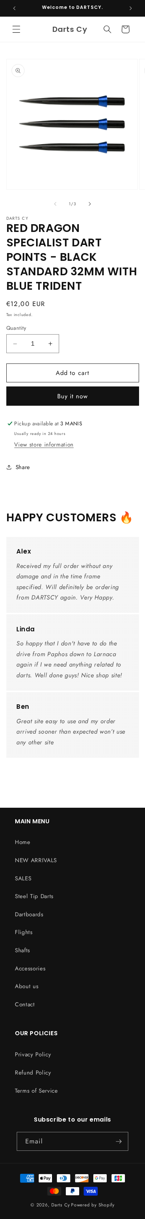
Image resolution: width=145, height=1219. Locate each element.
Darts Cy (60, 1205)
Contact (25, 1004)
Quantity (16, 328)
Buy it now (72, 396)
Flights (24, 932)
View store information (44, 445)
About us (26, 986)
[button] (16, 29)
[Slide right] (89, 204)
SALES (23, 878)
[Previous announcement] (14, 8)
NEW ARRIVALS (36, 860)
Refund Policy (33, 1073)
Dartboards (29, 914)
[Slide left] (55, 204)
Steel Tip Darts (34, 896)
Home (22, 842)
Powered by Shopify (93, 1205)
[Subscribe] (119, 1141)
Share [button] (23, 467)
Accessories (30, 968)
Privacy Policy (33, 1054)
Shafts (22, 950)
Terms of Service (36, 1091)
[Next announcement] (131, 8)
